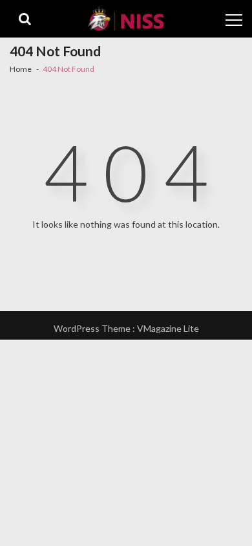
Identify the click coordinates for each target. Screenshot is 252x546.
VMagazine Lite (168, 328)
